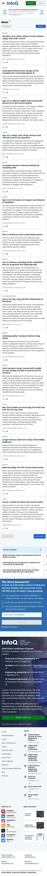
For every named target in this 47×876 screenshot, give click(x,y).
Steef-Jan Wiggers (9, 428)
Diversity (5, 776)
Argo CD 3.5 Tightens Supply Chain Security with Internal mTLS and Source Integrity (22, 102)
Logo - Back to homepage (12, 3)
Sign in (41, 3)
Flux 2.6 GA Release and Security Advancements (22, 234)
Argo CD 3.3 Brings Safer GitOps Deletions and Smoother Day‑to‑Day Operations (21, 136)
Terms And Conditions (19, 872)
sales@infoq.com (30, 857)
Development (10, 550)
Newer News (8, 536)
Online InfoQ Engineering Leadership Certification (33, 757)
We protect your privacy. (9, 627)
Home (4, 732)
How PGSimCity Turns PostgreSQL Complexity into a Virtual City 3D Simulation (21, 563)
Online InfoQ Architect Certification (33, 747)
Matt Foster (6, 188)
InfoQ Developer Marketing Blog (11, 770)
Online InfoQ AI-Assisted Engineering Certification (34, 768)
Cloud (4, 404)
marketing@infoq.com (31, 863)
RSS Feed (10, 21)
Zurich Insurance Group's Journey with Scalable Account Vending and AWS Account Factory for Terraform (22, 370)
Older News (38, 536)
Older (40, 26)
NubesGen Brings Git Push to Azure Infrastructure (23, 467)
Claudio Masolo (8, 124)
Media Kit (5, 765)
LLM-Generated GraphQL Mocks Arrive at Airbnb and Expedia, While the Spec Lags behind (21, 571)
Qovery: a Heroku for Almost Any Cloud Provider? (22, 502)
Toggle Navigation (3, 3)
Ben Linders (6, 324)
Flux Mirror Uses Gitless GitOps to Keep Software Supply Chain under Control (23, 37)
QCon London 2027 (33, 796)
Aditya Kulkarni (8, 357)
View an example (35, 591)
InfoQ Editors (6, 754)
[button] (22, 622)
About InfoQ (6, 757)
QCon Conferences (9, 743)
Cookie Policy (31, 872)
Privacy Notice (6, 872)
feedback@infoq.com (8, 857)
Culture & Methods (9, 296)
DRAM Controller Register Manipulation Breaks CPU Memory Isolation (22, 556)
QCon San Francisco (31, 777)
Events (4, 746)
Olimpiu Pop (6, 525)
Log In (4, 739)
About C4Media (7, 761)
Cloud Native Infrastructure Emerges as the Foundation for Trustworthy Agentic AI (20, 72)
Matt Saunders (7, 59)
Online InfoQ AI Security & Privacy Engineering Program (35, 737)
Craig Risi (5, 89)
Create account (7, 735)
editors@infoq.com (7, 863)
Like (6, 62)
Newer (7, 26)
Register (31, 3)
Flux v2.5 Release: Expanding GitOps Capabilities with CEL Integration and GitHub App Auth (22, 263)
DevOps (4, 33)
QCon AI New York (34, 787)
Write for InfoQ (7, 750)
